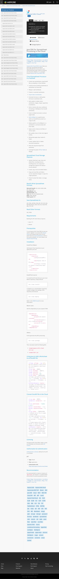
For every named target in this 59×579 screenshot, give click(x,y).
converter (37, 538)
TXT (42, 503)
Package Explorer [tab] (36, 44)
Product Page (30, 60)
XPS (42, 508)
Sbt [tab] (43, 20)
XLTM (43, 501)
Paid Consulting (49, 566)
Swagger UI (30, 61)
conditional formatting (33, 527)
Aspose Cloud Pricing (32, 238)
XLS (40, 498)
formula (29, 516)
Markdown (37, 511)
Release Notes (6, 55)
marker (29, 540)
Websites (18, 568)
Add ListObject (32, 117)
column (33, 519)
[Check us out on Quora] (34, 558)
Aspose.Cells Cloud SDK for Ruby (9, 36)
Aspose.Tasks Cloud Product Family (10, 70)
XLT (36, 501)
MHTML (42, 506)
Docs (2, 566)
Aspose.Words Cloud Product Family (10, 15)
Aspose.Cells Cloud (36, 14)
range (36, 535)
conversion (30, 538)
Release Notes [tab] (35, 41)
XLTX (40, 501)
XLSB (28, 501)
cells (28, 519)
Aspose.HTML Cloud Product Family (10, 84)
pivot (45, 519)
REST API (44, 493)
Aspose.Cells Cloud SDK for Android (9, 41)
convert (41, 535)
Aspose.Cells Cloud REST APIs (38, 73)
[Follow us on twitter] (25, 558)
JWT (38, 495)
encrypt (33, 514)
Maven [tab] (31, 20)
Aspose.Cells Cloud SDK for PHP (8, 28)
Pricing (47, 564)
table (41, 519)
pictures (45, 532)
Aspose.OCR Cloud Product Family (9, 73)
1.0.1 (29, 16)
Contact (35, 576)
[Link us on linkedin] (28, 558)
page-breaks (30, 532)
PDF (39, 508)
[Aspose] (10, 2)
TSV (39, 503)
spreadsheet (43, 516)
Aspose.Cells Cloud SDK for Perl (8, 47)
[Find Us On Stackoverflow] (31, 558)
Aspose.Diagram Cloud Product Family (10, 68)
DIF (36, 508)
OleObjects (37, 530)
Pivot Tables (43, 149)
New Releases (34, 564)
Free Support (19, 566)
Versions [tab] (41, 37)
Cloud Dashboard (38, 235)
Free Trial (34, 63)
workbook (35, 516)
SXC (28, 508)
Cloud (34, 493)
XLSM (32, 501)
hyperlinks (43, 527)
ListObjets (30, 530)
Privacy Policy (24, 576)
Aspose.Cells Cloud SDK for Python (9, 33)
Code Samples (37, 61)
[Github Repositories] (37, 558)
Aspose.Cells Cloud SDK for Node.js (9, 39)
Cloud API (30, 495)
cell (37, 519)
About (32, 568)
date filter (33, 522)
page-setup (38, 532)
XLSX (43, 498)
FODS (32, 508)
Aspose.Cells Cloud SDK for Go (8, 49)
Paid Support (34, 566)
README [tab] (33, 37)
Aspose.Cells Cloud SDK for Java (28, 5)
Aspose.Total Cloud (32, 498)
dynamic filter (31, 524)
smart (43, 538)
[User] (53, 2)
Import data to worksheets (35, 94)
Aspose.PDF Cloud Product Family (9, 18)
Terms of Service (31, 576)
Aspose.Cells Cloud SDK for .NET (9, 26)
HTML (37, 506)
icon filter (40, 522)
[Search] (57, 2)
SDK (46, 490)
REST (39, 493)
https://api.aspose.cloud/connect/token (38, 466)
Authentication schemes (32, 451)
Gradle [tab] (35, 20)
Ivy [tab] (39, 20)
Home (3, 5)
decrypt (38, 514)
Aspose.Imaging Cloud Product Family (10, 62)
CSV (36, 503)
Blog (43, 61)
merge (43, 511)
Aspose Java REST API (33, 490)
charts (38, 524)
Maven (42, 490)
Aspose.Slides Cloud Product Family (10, 60)
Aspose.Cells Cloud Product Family (13, 5)
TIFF (46, 508)
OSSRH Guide (36, 301)
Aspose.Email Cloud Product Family (10, 57)
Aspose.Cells (30, 487)
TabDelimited (31, 506)
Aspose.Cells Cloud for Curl (8, 23)
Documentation (38, 60)
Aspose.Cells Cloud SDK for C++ (8, 52)
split (28, 514)
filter (28, 522)
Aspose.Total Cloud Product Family (9, 12)
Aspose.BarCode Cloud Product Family (10, 65)
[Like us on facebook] (22, 558)
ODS (28, 503)
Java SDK (29, 493)
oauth (42, 495)
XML (32, 503)
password (44, 514)
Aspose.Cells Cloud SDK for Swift (9, 44)
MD (32, 511)
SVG (28, 511)
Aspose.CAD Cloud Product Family (9, 78)
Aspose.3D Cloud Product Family (9, 81)
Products (18, 564)
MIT (35, 495)
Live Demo (45, 60)
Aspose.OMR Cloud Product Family (9, 76)
